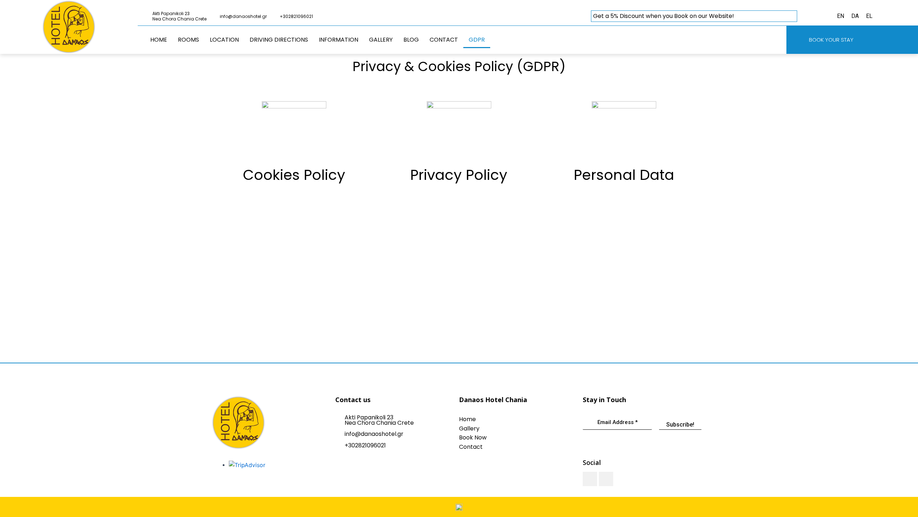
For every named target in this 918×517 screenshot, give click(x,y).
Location (224, 40)
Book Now (473, 437)
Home (158, 40)
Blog (411, 40)
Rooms (188, 40)
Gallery (381, 40)
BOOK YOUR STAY (831, 39)
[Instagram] (606, 479)
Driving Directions (279, 40)
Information (338, 40)
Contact (444, 40)
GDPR (477, 40)
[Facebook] (590, 479)
